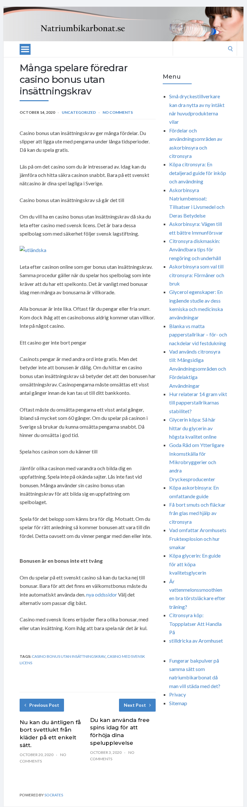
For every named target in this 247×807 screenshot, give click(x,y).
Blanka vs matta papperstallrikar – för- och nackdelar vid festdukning (198, 334)
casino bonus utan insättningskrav (68, 656)
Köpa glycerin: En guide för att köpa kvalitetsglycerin (195, 564)
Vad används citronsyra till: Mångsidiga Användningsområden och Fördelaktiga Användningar (197, 368)
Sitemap (178, 703)
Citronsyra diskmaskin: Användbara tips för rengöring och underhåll (195, 249)
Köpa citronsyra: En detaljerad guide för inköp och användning (197, 172)
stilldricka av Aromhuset (196, 640)
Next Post (135, 705)
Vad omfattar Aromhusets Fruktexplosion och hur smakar (197, 538)
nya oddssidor (101, 594)
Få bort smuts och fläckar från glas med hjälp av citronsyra (197, 513)
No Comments (118, 112)
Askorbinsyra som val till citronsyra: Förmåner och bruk (196, 275)
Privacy (177, 694)
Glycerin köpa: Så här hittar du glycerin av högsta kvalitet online (192, 428)
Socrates (53, 794)
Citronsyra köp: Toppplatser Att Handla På (195, 623)
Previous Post (44, 705)
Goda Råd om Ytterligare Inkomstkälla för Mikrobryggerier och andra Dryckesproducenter (196, 462)
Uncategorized (79, 112)
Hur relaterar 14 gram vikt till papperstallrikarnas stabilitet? (198, 402)
